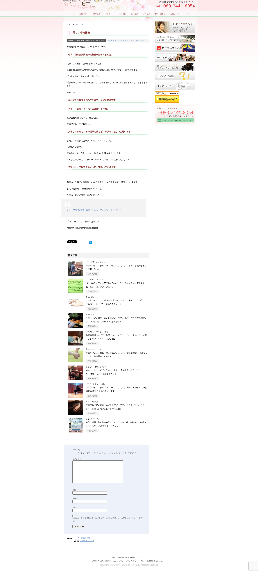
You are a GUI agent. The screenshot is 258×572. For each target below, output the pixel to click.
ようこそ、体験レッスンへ (96, 367)
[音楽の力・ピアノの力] (75, 361)
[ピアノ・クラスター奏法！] (75, 396)
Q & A (186, 14)
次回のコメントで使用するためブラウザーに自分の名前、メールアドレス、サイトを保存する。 (108, 519)
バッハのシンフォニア (94, 280)
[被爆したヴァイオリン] (75, 431)
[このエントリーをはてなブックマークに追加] (90, 242)
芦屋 (142, 41)
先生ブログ (174, 14)
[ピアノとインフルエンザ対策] (75, 344)
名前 (74, 490)
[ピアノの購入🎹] (75, 414)
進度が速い (90, 297)
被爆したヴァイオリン (94, 419)
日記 (122, 41)
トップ (71, 14)
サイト (75, 507)
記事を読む (92, 274)
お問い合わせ (160, 14)
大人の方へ (90, 314)
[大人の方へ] (75, 326)
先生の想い (83, 14)
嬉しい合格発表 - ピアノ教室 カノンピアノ (129, 557)
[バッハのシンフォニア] (75, 292)
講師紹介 (134, 14)
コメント (77, 459)
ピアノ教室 (135, 41)
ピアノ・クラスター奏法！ (96, 384)
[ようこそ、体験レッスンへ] (75, 379)
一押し (117, 41)
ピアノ (127, 41)
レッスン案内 (121, 14)
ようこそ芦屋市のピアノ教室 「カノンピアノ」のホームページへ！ (94, 210)
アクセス (146, 14)
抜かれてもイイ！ (87, 541)
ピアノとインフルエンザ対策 (97, 332)
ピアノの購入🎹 (92, 402)
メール (75, 499)
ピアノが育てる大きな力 (95, 262)
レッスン (110, 41)
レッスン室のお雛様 (82, 538)
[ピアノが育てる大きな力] (75, 274)
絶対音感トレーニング (102, 14)
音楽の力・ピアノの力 (94, 349)
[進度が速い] (75, 309)
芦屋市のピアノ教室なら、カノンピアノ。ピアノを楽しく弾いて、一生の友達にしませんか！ (129, 561)
